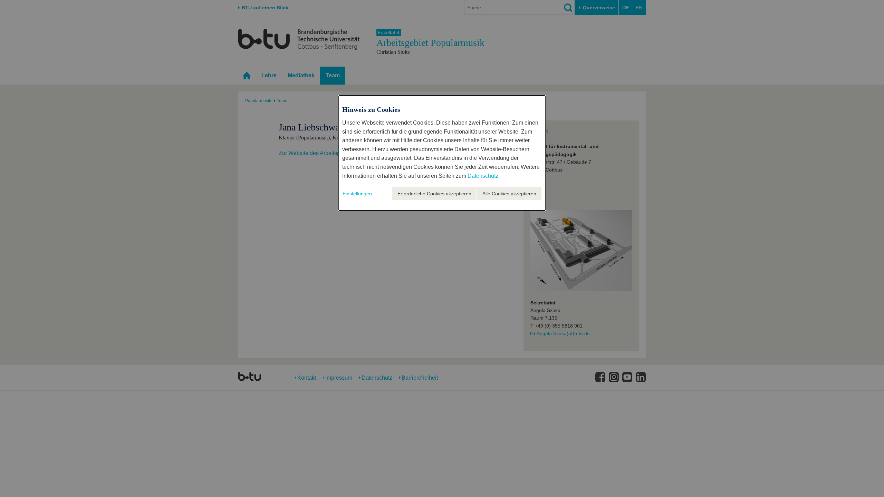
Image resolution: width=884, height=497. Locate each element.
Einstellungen (357, 193)
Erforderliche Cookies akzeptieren (434, 193)
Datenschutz (483, 176)
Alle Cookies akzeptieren (509, 193)
